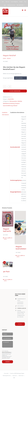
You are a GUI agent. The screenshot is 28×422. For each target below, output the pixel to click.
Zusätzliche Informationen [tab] (5, 113)
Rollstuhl (15, 105)
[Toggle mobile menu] (25, 10)
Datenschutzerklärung (6, 352)
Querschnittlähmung (8, 105)
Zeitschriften (11, 99)
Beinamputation (13, 101)
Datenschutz (20, 375)
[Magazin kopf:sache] (7, 219)
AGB (14, 377)
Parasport (17, 103)
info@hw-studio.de (21, 308)
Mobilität (20, 101)
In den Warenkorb (15, 91)
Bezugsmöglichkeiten (8, 78)
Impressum (15, 375)
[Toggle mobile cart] (22, 10)
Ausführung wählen (6, 238)
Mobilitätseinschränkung (8, 103)
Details (11, 237)
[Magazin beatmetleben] (20, 227)
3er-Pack (6, 271)
